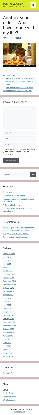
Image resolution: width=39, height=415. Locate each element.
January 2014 (8, 278)
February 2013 (9, 315)
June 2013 (7, 302)
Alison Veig (7, 228)
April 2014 (7, 267)
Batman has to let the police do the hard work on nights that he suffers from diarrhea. (19, 81)
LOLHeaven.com (13, 3)
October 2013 (8, 288)
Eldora (5, 237)
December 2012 (9, 322)
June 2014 (7, 261)
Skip (4, 234)
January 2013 (8, 319)
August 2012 (8, 336)
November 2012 (9, 326)
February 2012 (8, 356)
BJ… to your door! (10, 192)
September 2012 (9, 332)
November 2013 (9, 285)
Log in (5, 390)
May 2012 (7, 346)
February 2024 (9, 254)
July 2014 (7, 257)
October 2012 (8, 329)
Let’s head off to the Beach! (14, 196)
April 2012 (7, 350)
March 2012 (7, 353)
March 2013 (7, 312)
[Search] (33, 174)
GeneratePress (19, 412)
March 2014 (7, 271)
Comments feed (9, 397)
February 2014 (9, 274)
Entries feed (8, 393)
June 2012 (7, 343)
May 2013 (7, 305)
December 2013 (9, 281)
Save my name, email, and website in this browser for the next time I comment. (20, 151)
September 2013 (9, 291)
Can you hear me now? (20, 237)
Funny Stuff (10, 75)
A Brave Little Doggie (11, 205)
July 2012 (7, 339)
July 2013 (7, 298)
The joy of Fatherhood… (19, 234)
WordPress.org (9, 400)
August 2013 (8, 295)
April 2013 (7, 308)
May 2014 (7, 264)
